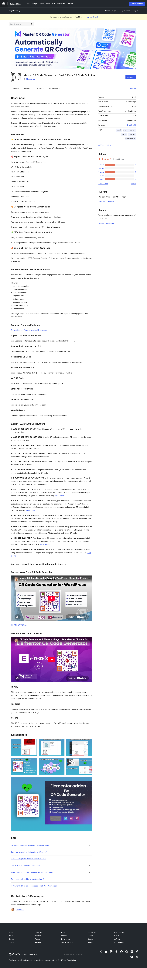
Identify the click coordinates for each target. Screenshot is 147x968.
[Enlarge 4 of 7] (34, 761)
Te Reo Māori (33, 954)
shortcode (131, 134)
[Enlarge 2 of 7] (62, 741)
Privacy (11, 942)
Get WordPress (137, 4)
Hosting (11, 939)
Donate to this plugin (106, 223)
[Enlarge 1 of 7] (34, 741)
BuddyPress (119, 942)
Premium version (30, 330)
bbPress (118, 939)
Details (16, 88)
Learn (63, 932)
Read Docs (30, 510)
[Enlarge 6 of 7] (89, 761)
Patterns (38, 942)
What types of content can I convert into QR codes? (32, 872)
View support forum (106, 202)
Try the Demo (16, 330)
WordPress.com (120, 932)
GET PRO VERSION (19, 625)
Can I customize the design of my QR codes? (29, 852)
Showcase (38, 932)
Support (133, 88)
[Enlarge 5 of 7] (62, 761)
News (11, 936)
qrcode (124, 134)
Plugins (37, 939)
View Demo (59, 496)
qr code (118, 130)
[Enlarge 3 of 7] (89, 741)
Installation (40, 88)
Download (131, 77)
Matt (116, 936)
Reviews (27, 88)
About (11, 932)
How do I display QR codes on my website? (28, 859)
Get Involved (92, 932)
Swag (91, 942)
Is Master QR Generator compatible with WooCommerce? (34, 886)
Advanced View (104, 145)
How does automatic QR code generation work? (30, 845)
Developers (65, 939)
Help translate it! (92, 17)
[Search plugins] (31, 24)
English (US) (131, 125)
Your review (103, 183)
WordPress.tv (67, 942)
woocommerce (130, 138)
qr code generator (129, 130)
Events (90, 936)
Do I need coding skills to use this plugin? (27, 879)
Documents (42, 330)
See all (133, 183)
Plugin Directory (14, 11)
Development (54, 88)
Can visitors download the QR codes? (26, 866)
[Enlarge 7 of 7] (89, 780)
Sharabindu (30, 79)
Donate (91, 939)
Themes (38, 936)
